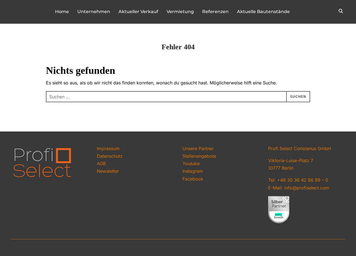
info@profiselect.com (306, 188)
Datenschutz (110, 156)
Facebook (192, 179)
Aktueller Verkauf (138, 11)
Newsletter (108, 171)
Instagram (192, 171)
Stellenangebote (199, 156)
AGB (101, 163)
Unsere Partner (198, 148)
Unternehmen (93, 11)
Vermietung (180, 11)
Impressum (108, 148)
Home (62, 11)
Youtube (191, 163)
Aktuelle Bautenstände (263, 11)
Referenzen (215, 11)
